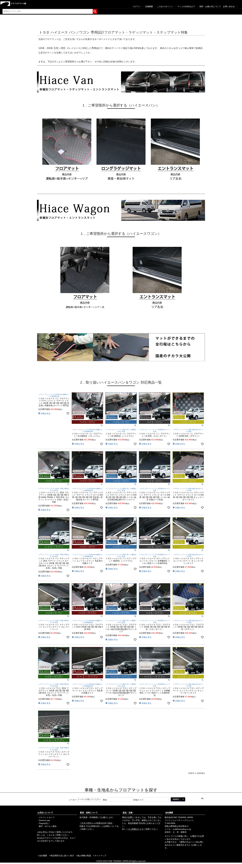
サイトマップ (100, 855)
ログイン (137, 6)
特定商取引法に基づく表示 (62, 855)
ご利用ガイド (136, 829)
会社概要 (169, 812)
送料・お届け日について (210, 6)
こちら (50, 835)
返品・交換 (127, 812)
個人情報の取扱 (84, 855)
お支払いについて (45, 812)
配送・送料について (89, 812)
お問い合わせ (229, 6)
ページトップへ (202, 798)
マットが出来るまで (186, 6)
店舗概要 (149, 6)
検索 (95, 11)
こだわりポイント (165, 6)
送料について (111, 826)
